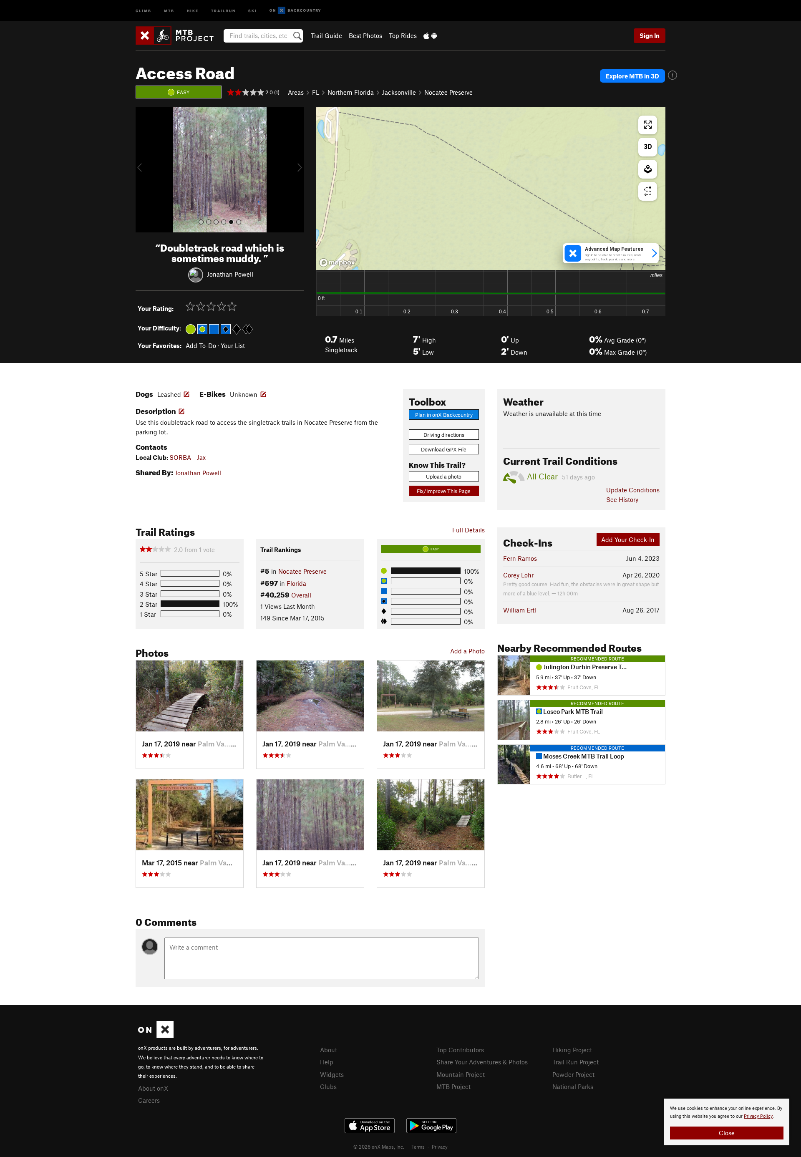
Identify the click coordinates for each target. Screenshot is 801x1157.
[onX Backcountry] (295, 10)
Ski (252, 10)
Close (727, 1133)
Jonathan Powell (230, 273)
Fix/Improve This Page (444, 491)
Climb (143, 10)
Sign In (650, 35)
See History (622, 499)
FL (315, 92)
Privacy (440, 1146)
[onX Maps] (156, 1035)
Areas (296, 92)
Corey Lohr (518, 575)
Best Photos (365, 35)
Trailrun (223, 10)
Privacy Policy (758, 1116)
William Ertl (519, 610)
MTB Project (453, 1086)
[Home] (179, 35)
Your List (233, 345)
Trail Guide (326, 35)
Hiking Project (572, 1050)
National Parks (572, 1086)
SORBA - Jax (187, 457)
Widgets (332, 1074)
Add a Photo (467, 651)
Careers (149, 1100)
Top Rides (403, 35)
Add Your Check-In (628, 539)
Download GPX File (443, 449)
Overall (301, 595)
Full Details (468, 530)
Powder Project (573, 1074)
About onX (153, 1088)
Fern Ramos (520, 558)
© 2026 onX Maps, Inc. (378, 1146)
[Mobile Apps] (430, 35)
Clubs (328, 1086)
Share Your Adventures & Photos (482, 1062)
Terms (418, 1146)
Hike (193, 10)
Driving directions (443, 434)
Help (326, 1062)
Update (633, 490)
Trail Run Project (575, 1062)
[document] (726, 1121)
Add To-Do (201, 345)
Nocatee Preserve (448, 92)
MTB (169, 10)
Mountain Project (460, 1074)
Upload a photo (443, 476)
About (328, 1050)
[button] (144, 169)
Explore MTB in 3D (632, 76)
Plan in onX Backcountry (444, 414)
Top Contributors (460, 1050)
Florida (296, 583)
